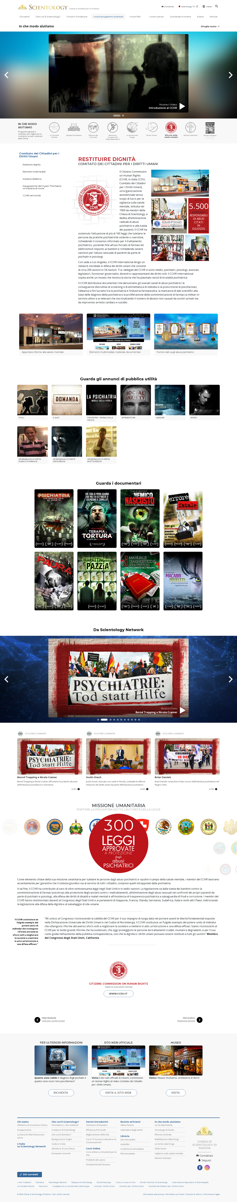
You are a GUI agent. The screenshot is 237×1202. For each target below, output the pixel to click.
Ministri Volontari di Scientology (154, 1182)
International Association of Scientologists (190, 1182)
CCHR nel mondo (32, 195)
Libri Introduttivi (127, 1139)
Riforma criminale (163, 1134)
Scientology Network (58, 1182)
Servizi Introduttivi (97, 1122)
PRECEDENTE (49, 1018)
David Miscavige (104, 1182)
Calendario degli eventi (131, 1129)
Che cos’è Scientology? (48, 16)
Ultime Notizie (127, 1125)
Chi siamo (25, 16)
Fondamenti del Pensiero (98, 1164)
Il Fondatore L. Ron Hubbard (65, 1125)
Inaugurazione (24, 1129)
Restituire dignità (31, 164)
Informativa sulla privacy (153, 1194)
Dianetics (40, 1182)
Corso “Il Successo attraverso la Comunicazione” (101, 1141)
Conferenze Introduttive (132, 1148)
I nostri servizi (156, 16)
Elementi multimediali (34, 171)
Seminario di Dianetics (97, 1125)
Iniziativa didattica (32, 179)
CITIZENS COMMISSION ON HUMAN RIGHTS (118, 983)
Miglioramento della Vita (97, 1134)
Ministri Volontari (163, 1158)
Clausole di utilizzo (194, 1194)
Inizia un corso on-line (125, 1182)
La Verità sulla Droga (164, 1143)
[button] (116, 116)
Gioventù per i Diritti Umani (131, 1186)
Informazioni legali (212, 1194)
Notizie (213, 16)
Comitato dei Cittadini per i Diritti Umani (39, 155)
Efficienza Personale (96, 1129)
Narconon (43, 1186)
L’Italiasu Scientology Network (31, 1145)
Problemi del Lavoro (95, 1159)
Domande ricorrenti (180, 16)
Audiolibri (125, 1144)
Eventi (200, 16)
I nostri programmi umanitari (108, 16)
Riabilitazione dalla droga (167, 1139)
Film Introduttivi (127, 1153)
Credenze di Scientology (63, 1129)
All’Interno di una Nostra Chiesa (32, 1125)
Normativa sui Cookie (175, 1194)
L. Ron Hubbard (24, 1182)
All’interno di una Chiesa (63, 1148)
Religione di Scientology (81, 1182)
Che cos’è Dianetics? (61, 1134)
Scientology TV (188, 6)
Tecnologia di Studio (164, 1129)
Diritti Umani (160, 1148)
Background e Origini (62, 1139)
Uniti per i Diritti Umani (53, 1021)
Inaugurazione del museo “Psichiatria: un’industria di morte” (42, 187)
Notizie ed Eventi (130, 1122)
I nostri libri (135, 16)
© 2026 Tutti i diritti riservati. (43, 1194)
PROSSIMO (189, 1018)
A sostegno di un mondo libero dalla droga (70, 1186)
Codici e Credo (59, 1143)
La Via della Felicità (163, 1125)
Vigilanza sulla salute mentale (169, 1153)
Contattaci (169, 6)
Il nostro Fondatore (77, 16)
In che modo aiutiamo (36, 26)
